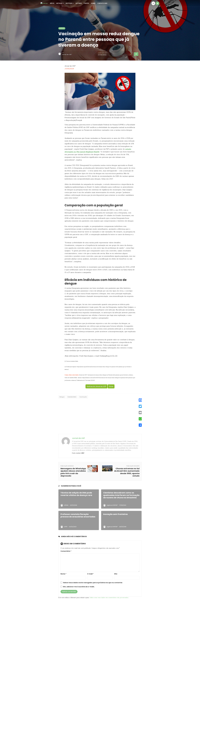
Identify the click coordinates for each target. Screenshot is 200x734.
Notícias (69, 3)
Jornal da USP (67, 54)
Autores (79, 3)
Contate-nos (102, 3)
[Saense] (44, 3)
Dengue (61, 397)
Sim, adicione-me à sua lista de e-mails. (79, 587)
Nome (63, 574)
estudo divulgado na (98, 150)
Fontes (86, 3)
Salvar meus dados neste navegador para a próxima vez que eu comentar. (93, 583)
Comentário (66, 551)
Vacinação (83, 397)
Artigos (59, 3)
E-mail (90, 574)
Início (52, 3)
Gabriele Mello (72, 397)
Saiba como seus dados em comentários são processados (109, 597)
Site (115, 574)
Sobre (93, 3)
